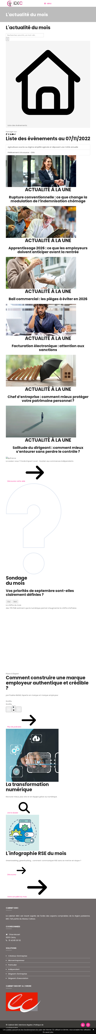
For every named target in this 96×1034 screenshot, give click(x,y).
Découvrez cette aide (16, 481)
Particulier (12, 965)
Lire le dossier (13, 813)
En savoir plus (48, 1032)
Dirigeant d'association (18, 978)
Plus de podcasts (14, 727)
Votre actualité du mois (17, 897)
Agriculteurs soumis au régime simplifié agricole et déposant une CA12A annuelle (43, 147)
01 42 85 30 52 (15, 940)
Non (15, 601)
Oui (8, 601)
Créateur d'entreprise (17, 956)
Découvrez (12, 874)
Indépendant (14, 969)
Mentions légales (26, 1025)
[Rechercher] (7, 39)
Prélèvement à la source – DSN (21, 152)
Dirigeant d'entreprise (17, 974)
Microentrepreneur (16, 960)
